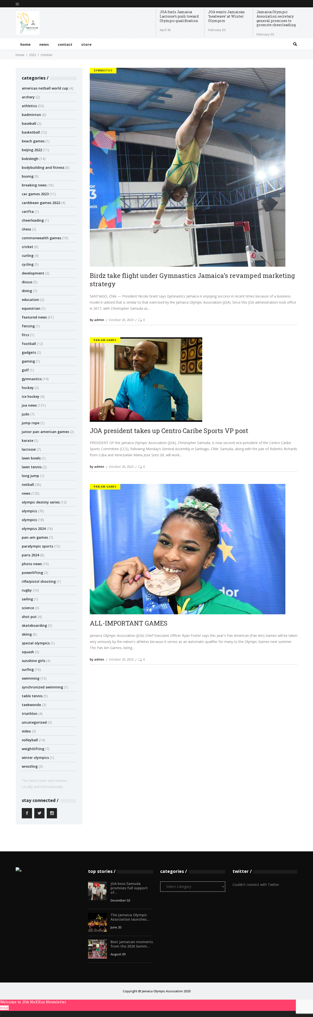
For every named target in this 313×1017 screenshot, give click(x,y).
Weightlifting (33, 748)
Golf (25, 370)
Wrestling (30, 766)
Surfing (28, 669)
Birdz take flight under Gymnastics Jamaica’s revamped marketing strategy (192, 279)
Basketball (31, 132)
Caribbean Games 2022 (41, 202)
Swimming (30, 678)
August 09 (118, 954)
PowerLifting (32, 572)
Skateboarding (34, 625)
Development (33, 273)
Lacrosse (29, 449)
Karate (27, 440)
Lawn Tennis (32, 467)
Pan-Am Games (35, 537)
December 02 (120, 900)
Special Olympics (36, 643)
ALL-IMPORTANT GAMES (129, 623)
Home (20, 55)
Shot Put (29, 616)
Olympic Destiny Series (41, 502)
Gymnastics (32, 379)
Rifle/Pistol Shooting (39, 581)
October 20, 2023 (121, 659)
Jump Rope (30, 423)
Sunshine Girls (33, 660)
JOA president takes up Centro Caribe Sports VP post (169, 430)
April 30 (165, 30)
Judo (25, 414)
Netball (28, 484)
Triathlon (29, 713)
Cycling (28, 264)
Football (29, 343)
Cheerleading (33, 220)
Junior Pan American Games (45, 431)
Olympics (29, 511)
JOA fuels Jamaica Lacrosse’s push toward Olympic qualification (179, 16)
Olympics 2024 (34, 528)
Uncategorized (34, 722)
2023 (32, 55)
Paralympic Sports (37, 546)
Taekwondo (31, 704)
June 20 (116, 927)
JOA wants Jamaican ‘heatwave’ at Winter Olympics (226, 16)
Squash (28, 652)
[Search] (294, 44)
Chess (26, 229)
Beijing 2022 (32, 150)
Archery (28, 97)
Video (26, 731)
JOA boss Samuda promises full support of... (129, 888)
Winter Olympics (35, 757)
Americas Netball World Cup (45, 88)
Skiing (27, 634)
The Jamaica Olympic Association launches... (130, 917)
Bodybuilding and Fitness (43, 167)
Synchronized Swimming (42, 687)
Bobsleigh (30, 158)
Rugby (27, 590)
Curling (28, 255)
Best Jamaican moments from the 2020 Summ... (132, 943)
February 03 (216, 30)
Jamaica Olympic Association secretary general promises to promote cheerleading (276, 18)
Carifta (28, 211)
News (26, 493)
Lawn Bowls (31, 458)
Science (28, 608)
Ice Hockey (30, 396)
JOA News (29, 405)
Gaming (28, 361)
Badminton (31, 114)
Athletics (29, 105)
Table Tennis (32, 696)
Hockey (28, 387)
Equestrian (31, 308)
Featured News (34, 317)
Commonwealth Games (41, 238)
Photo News (32, 563)
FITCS (25, 334)
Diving (27, 290)
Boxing (28, 176)
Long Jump (30, 475)
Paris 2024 (30, 555)
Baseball (29, 123)
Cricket (27, 246)
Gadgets (29, 352)
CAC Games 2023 (35, 194)
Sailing (27, 599)
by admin (97, 320)
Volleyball (30, 740)
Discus (27, 282)
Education (30, 299)
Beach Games (33, 141)
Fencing (28, 326)
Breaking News (34, 185)
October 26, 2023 (121, 320)
